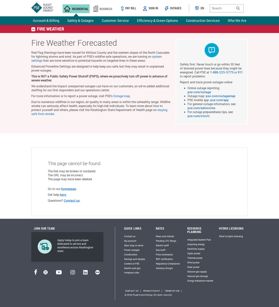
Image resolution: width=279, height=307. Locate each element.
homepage (68, 189)
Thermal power (195, 257)
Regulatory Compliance (168, 263)
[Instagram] (72, 273)
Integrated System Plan (199, 239)
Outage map (121, 96)
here (63, 195)
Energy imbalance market (200, 280)
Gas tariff (160, 249)
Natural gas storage (197, 276)
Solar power (193, 266)
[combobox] (227, 8)
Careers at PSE (131, 263)
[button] (238, 8)
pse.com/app (219, 100)
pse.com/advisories (201, 108)
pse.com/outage (199, 92)
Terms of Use (172, 291)
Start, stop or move (133, 245)
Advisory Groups (164, 268)
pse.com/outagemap (220, 96)
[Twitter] (45, 273)
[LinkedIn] (85, 273)
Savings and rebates (134, 259)
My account (130, 240)
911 (240, 72)
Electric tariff (162, 245)
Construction (130, 254)
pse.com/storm (199, 116)
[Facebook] (35, 273)
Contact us (72, 200)
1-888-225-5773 (221, 72)
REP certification (164, 259)
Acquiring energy (196, 244)
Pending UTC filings (166, 240)
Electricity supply (196, 248)
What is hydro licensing (231, 236)
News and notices (165, 236)
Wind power (193, 262)
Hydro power (193, 253)
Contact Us (132, 291)
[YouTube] (59, 273)
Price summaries (164, 254)
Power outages (132, 249)
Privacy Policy (151, 291)
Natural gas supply (197, 271)
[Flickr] (97, 273)
